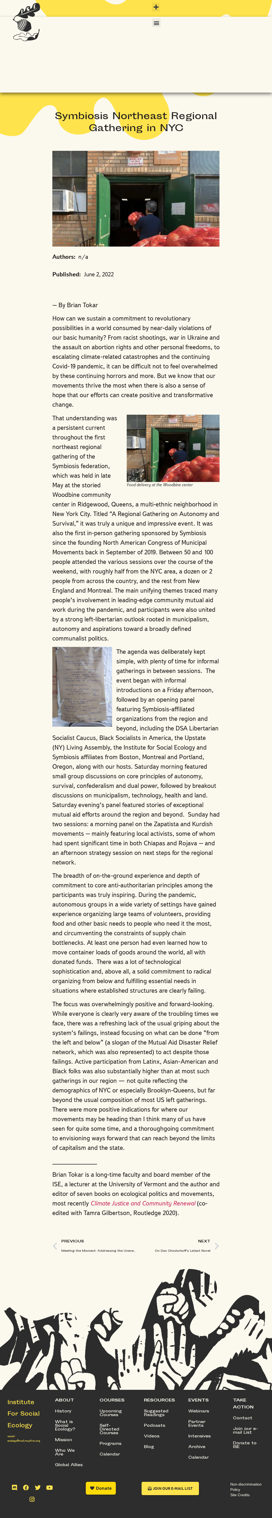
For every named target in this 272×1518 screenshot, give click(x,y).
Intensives (199, 1436)
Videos (151, 1436)
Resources (159, 1401)
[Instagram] (32, 1499)
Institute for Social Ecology (23, 1414)
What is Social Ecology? (65, 1426)
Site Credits (240, 1495)
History (63, 1411)
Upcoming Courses (111, 1413)
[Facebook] (26, 1488)
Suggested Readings (156, 1413)
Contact (242, 1418)
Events (198, 1401)
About (64, 1401)
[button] (156, 7)
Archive (196, 1447)
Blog (149, 1447)
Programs (110, 1444)
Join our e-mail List (245, 1431)
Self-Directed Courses (109, 1429)
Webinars (198, 1411)
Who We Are (65, 1453)
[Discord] (14, 1488)
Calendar (110, 1455)
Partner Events (196, 1424)
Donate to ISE (245, 1445)
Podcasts (154, 1426)
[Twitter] (38, 1488)
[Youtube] (49, 1488)
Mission (63, 1440)
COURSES (112, 1401)
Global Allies (69, 1465)
